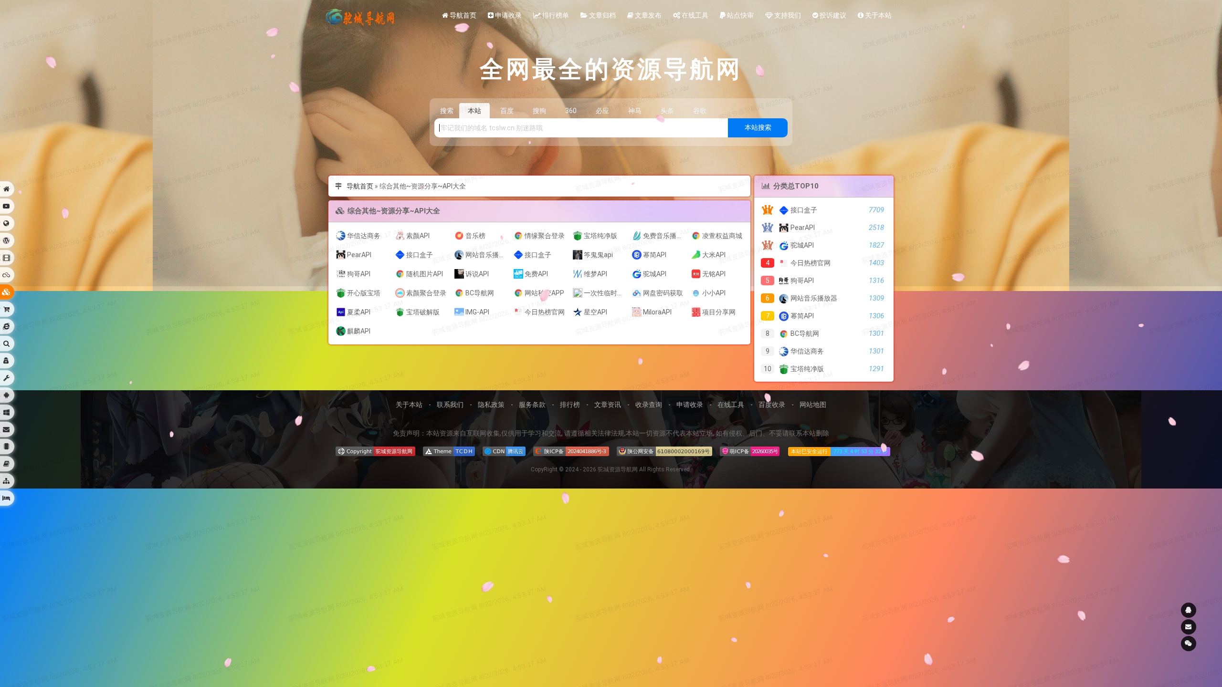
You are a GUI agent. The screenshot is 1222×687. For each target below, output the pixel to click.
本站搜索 (758, 127)
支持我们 (787, 15)
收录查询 (648, 404)
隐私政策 (491, 404)
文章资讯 (607, 404)
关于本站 (878, 15)
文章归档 (602, 15)
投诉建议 (832, 15)
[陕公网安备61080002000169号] (664, 451)
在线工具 (694, 15)
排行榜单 (555, 15)
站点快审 (740, 15)
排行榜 (570, 404)
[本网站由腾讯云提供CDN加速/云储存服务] (504, 451)
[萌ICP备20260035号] (749, 451)
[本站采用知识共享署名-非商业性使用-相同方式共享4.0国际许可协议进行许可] (375, 451)
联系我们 (450, 404)
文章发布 (647, 15)
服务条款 (532, 404)
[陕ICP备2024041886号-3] (571, 451)
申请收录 (508, 15)
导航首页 (462, 15)
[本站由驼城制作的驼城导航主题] (449, 451)
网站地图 (813, 404)
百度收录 (771, 404)
